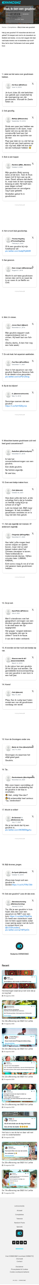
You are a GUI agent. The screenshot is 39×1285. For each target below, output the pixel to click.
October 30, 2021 (17, 492)
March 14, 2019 (17, 663)
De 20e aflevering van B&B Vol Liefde (17, 1162)
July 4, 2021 (16, 613)
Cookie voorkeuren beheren (19, 1272)
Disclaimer (19, 1267)
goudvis (26, 14)
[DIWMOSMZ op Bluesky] (25, 1242)
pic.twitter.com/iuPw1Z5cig (17, 376)
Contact (19, 1261)
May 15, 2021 (16, 695)
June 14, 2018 (16, 87)
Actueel (19, 1210)
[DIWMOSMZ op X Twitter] (17, 1242)
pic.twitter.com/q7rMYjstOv (17, 929)
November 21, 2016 (18, 327)
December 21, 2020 (18, 537)
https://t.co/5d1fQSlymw (16, 405)
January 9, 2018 (17, 906)
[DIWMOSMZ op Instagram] (21, 1242)
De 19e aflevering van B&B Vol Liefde (17, 1190)
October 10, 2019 (17, 875)
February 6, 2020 (17, 243)
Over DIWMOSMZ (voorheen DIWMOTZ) (19, 1256)
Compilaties (15, 14)
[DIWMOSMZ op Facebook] (13, 1242)
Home (4, 27)
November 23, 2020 (18, 780)
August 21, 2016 (17, 270)
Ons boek (19, 1259)
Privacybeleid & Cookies (19, 1269)
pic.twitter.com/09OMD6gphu (18, 829)
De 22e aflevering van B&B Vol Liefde (17, 1077)
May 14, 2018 (16, 396)
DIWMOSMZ (11, 2)
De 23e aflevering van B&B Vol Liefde (17, 1049)
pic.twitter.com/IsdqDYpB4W (18, 250)
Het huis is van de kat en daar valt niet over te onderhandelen (17, 1133)
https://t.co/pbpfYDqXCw (21, 916)
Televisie (19, 1219)
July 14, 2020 (16, 749)
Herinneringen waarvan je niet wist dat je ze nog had (18, 992)
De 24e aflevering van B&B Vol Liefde (17, 1021)
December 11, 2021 (18, 364)
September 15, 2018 (19, 121)
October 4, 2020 (17, 167)
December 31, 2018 (18, 454)
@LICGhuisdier (12, 927)
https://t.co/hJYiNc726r (22, 884)
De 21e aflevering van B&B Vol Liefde (17, 1104)
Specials (20, 1227)
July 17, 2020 (16, 822)
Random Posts (19, 1223)
